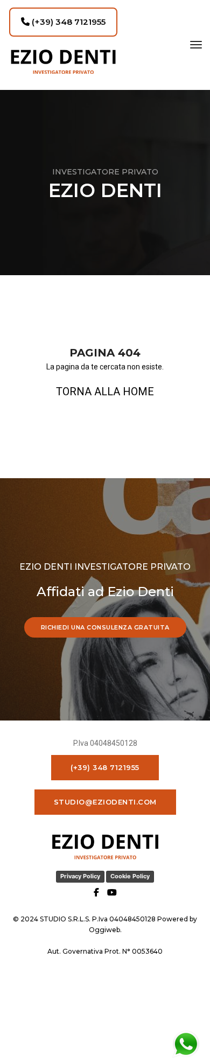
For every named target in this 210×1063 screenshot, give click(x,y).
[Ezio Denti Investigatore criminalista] (63, 62)
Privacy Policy (80, 876)
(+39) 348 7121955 (68, 22)
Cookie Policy (130, 876)
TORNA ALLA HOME (105, 391)
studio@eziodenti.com (105, 802)
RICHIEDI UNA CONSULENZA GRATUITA (105, 627)
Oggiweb (104, 930)
